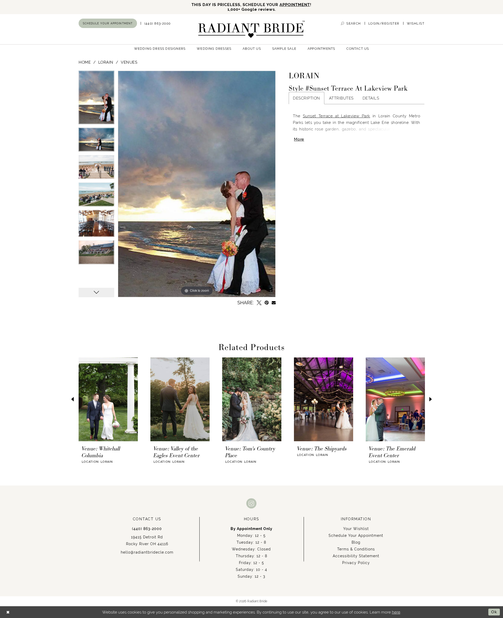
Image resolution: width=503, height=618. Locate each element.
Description (306, 98)
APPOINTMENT (295, 4)
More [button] (299, 139)
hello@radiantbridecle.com (147, 552)
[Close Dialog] (8, 612)
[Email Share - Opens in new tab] (274, 303)
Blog (356, 542)
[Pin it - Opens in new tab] (267, 302)
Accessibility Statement (356, 556)
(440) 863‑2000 (147, 529)
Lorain (105, 62)
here (396, 612)
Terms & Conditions (356, 549)
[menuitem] (108, 23)
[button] (384, 23)
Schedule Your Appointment (356, 535)
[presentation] (108, 399)
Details (371, 98)
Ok (494, 612)
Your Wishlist (356, 529)
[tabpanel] (96, 99)
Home (85, 62)
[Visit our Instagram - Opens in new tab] (251, 503)
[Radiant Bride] (251, 29)
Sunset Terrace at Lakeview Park (336, 116)
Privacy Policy (356, 563)
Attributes (341, 98)
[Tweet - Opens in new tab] (259, 302)
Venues (129, 62)
